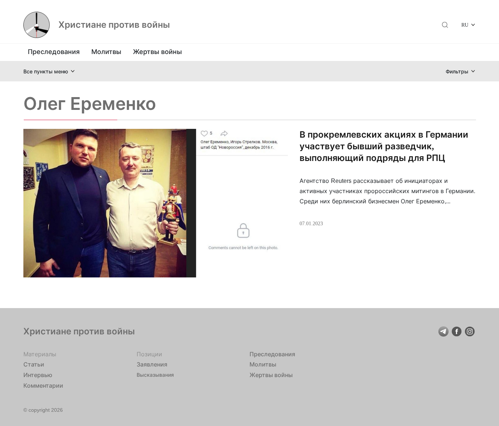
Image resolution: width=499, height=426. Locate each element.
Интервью (37, 375)
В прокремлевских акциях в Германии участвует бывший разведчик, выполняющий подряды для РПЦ (384, 146)
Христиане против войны (114, 24)
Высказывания (155, 375)
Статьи (33, 364)
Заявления (152, 364)
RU (464, 25)
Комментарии (43, 385)
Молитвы (106, 51)
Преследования (54, 51)
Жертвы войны (157, 51)
